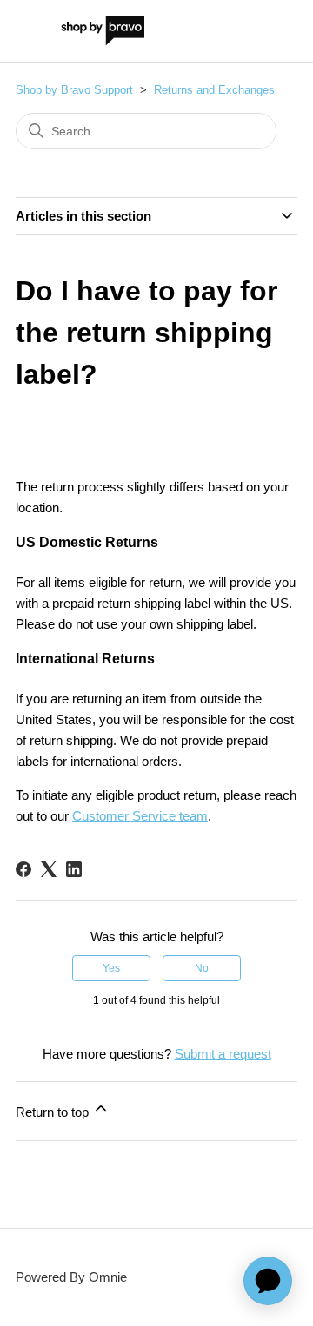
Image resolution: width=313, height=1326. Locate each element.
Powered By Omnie (71, 1277)
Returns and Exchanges (214, 89)
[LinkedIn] (74, 869)
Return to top (54, 1112)
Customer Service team (140, 815)
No (202, 968)
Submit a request (223, 1053)
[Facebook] (23, 869)
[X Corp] (49, 869)
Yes (111, 968)
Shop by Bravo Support (74, 89)
